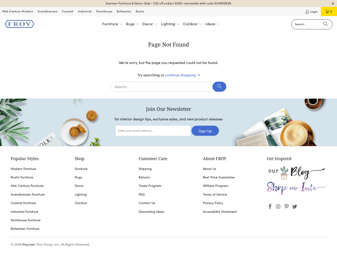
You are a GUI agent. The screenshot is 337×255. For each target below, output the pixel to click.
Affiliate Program (215, 186)
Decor (79, 186)
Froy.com (28, 244)
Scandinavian (47, 11)
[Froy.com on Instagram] (278, 207)
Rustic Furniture (22, 177)
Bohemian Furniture (25, 229)
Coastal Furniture (23, 203)
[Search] (325, 24)
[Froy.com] (19, 24)
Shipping (145, 169)
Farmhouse (104, 11)
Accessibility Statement (220, 212)
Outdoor (81, 203)
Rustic (140, 11)
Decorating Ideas (151, 212)
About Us (209, 169)
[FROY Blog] (296, 178)
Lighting (81, 194)
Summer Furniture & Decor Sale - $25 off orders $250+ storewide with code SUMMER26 (168, 3)
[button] (112, 24)
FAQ (142, 194)
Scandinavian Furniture (28, 194)
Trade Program (150, 186)
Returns (144, 177)
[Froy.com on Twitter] (294, 207)
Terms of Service (215, 194)
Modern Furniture (23, 169)
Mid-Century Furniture (27, 186)
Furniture (81, 169)
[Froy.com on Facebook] (270, 207)
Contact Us (147, 203)
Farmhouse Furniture (26, 220)
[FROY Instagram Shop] (296, 194)
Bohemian (124, 11)
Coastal (67, 11)
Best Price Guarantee (219, 177)
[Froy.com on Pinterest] (286, 207)
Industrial (85, 11)
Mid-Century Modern (17, 11)
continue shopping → (182, 75)
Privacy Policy (213, 203)
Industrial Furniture (24, 212)
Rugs (78, 177)
